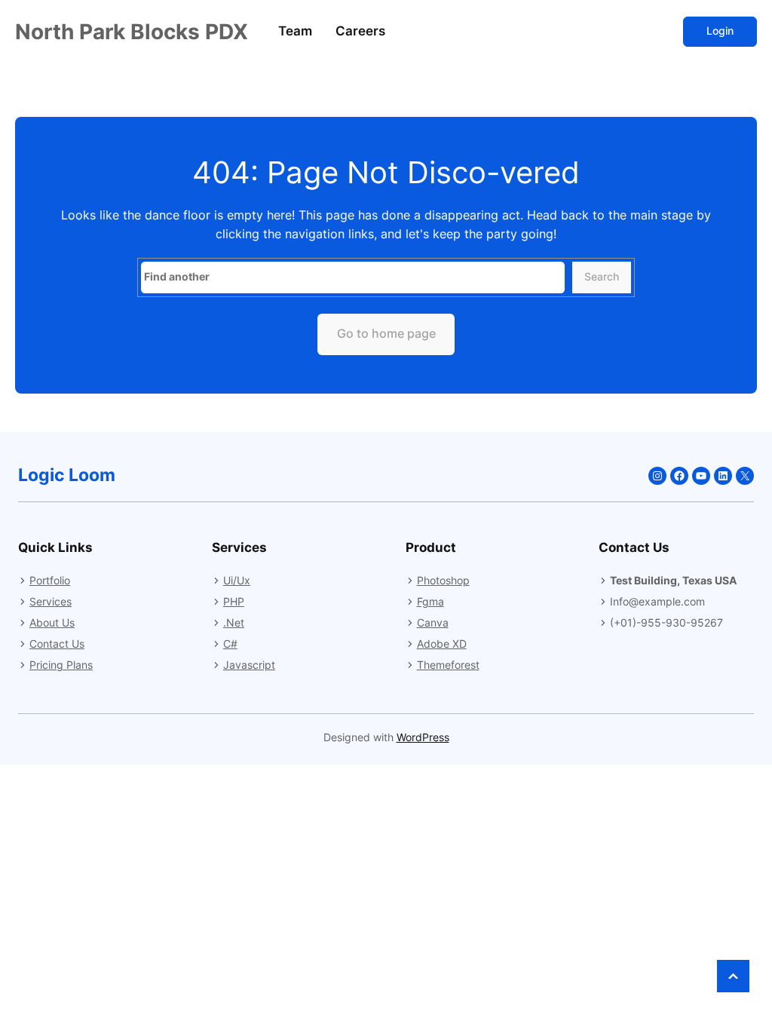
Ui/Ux (236, 580)
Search (601, 277)
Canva (433, 622)
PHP (233, 601)
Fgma (430, 601)
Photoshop (443, 580)
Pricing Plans (61, 664)
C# (230, 643)
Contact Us (56, 643)
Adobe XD (442, 643)
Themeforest (448, 664)
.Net (233, 622)
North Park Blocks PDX (131, 31)
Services (50, 601)
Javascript (249, 664)
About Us (52, 622)
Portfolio (49, 580)
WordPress (423, 737)
